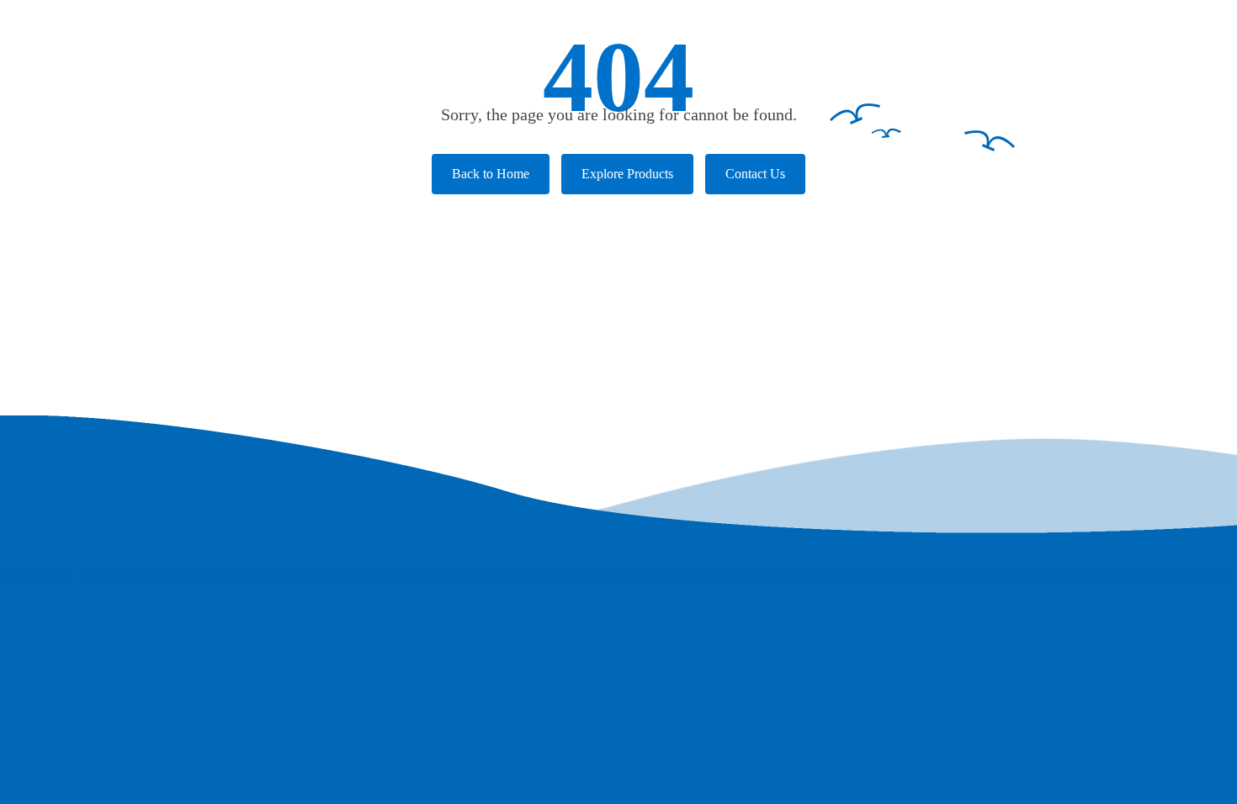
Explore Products (627, 174)
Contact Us (755, 174)
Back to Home (490, 174)
